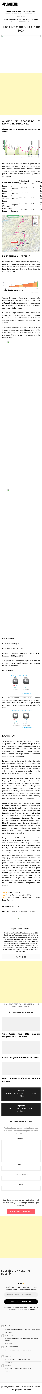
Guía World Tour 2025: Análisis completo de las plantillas (21, 1035)
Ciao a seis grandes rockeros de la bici (20, 1057)
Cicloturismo (17, 14)
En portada (28, 1004)
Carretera (10, 11)
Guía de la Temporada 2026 (21, 22)
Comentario (21, 1138)
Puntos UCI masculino (12, 19)
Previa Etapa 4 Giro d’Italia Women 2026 (18, 1368)
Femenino (17, 11)
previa (26, 1007)
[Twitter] (17, 957)
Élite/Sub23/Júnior (29, 11)
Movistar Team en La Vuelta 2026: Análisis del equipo (22, 1329)
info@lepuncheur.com (21, 1390)
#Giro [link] (5, 666)
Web (21, 1184)
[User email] (25, 957)
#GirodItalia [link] (13, 666)
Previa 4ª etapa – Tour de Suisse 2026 (17, 1359)
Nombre (21, 1164)
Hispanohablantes (30, 14)
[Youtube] (20, 957)
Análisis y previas (12, 1004)
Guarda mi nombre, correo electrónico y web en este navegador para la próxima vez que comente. (21, 1202)
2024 (20, 1007)
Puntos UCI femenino (30, 19)
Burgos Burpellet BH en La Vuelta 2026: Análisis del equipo (21, 1339)
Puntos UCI (21, 17)
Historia (8, 14)
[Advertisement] (21, 94)
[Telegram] (22, 957)
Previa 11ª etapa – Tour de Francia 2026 (18, 1350)
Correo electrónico (21, 1174)
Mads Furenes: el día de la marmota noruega (21, 1079)
